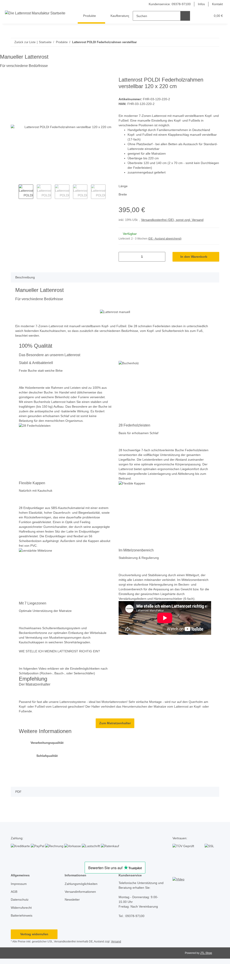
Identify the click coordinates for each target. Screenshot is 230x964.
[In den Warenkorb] (14, 74)
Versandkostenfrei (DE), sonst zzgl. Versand (172, 220)
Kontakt (217, 4)
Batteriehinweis (21, 915)
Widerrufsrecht (21, 907)
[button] (198, 16)
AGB (14, 891)
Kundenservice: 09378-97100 (170, 4)
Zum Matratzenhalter (115, 723)
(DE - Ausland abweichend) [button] (164, 238)
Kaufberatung (120, 16)
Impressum (19, 884)
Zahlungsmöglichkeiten (81, 884)
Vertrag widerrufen (34, 934)
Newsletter (72, 899)
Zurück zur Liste (24, 42)
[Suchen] (185, 16)
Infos (201, 4)
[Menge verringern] (123, 256)
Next (109, 192)
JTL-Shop (206, 953)
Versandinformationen (80, 891)
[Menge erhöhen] (160, 256)
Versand (116, 941)
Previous (15, 192)
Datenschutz (20, 899)
